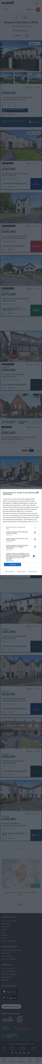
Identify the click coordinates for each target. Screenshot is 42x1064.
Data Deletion (9, 571)
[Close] (38, 493)
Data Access (21, 571)
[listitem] (21, 527)
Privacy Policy (32, 571)
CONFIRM (12, 564)
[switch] (34, 532)
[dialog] (21, 532)
